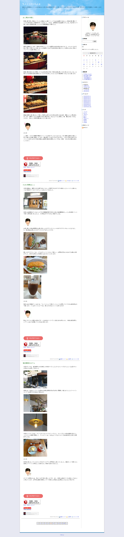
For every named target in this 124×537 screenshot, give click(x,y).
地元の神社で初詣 (88, 75)
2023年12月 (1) (87, 98)
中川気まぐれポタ (88, 74)
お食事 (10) (86, 85)
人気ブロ (86, 114)
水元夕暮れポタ (87, 76)
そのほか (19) (87, 87)
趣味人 (85, 117)
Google (85, 122)
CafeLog (62, 534)
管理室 (85, 119)
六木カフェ (86, 118)
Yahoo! (85, 121)
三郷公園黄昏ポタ (88, 78)
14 (98, 62)
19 (92, 64)
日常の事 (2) (86, 91)
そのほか (69, 180)
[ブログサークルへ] (31, 175)
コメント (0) (76, 180)
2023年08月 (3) (87, 104)
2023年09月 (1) (87, 102)
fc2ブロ (85, 113)
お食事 (69, 359)
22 (101, 64)
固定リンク (61, 180)
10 (64, 523)
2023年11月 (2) (87, 100)
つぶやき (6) (86, 89)
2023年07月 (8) (87, 105)
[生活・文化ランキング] (32, 164)
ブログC (85, 112)
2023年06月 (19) (87, 106)
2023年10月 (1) (87, 101)
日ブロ (85, 115)
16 (84, 64)
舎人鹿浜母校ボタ (88, 79)
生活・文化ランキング (29, 167)
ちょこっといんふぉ (31, 4)
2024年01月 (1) (87, 97)
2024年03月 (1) (87, 96)
